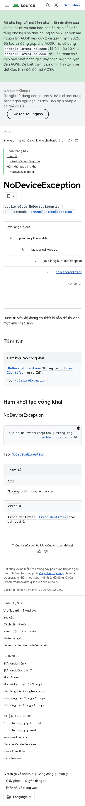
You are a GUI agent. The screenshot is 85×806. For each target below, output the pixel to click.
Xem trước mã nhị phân (19, 631)
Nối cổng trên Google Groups (23, 705)
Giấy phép (13, 781)
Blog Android (12, 677)
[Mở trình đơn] (7, 5)
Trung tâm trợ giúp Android (22, 723)
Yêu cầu (8, 617)
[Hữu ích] (69, 140)
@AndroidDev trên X (17, 670)
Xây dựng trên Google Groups (24, 698)
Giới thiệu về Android (18, 774)
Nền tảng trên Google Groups (23, 691)
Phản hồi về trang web (22, 788)
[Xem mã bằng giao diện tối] (78, 428)
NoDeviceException (24, 368)
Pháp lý (63, 774)
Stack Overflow (14, 751)
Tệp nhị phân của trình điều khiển (25, 645)
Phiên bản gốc (13, 638)
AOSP (7, 132)
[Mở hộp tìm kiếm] (48, 5)
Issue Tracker (12, 758)
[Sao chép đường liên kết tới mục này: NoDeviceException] (48, 415)
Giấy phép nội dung (51, 573)
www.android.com (16, 737)
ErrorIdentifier (50, 437)
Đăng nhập (72, 5)
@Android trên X (15, 663)
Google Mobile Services (19, 744)
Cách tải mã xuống (16, 624)
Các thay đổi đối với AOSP (31, 69)
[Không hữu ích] (76, 140)
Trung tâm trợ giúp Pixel (19, 730)
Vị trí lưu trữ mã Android (19, 610)
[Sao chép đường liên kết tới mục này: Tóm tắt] (27, 342)
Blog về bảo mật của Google (22, 684)
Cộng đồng (45, 774)
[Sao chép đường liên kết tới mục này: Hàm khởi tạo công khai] (66, 402)
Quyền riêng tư (35, 781)
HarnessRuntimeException (50, 212)
